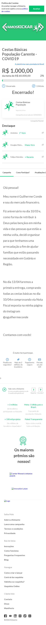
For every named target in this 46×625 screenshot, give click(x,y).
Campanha (7, 172)
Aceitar (36, 8)
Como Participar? (23, 172)
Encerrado (10, 86)
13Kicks (40, 86)
